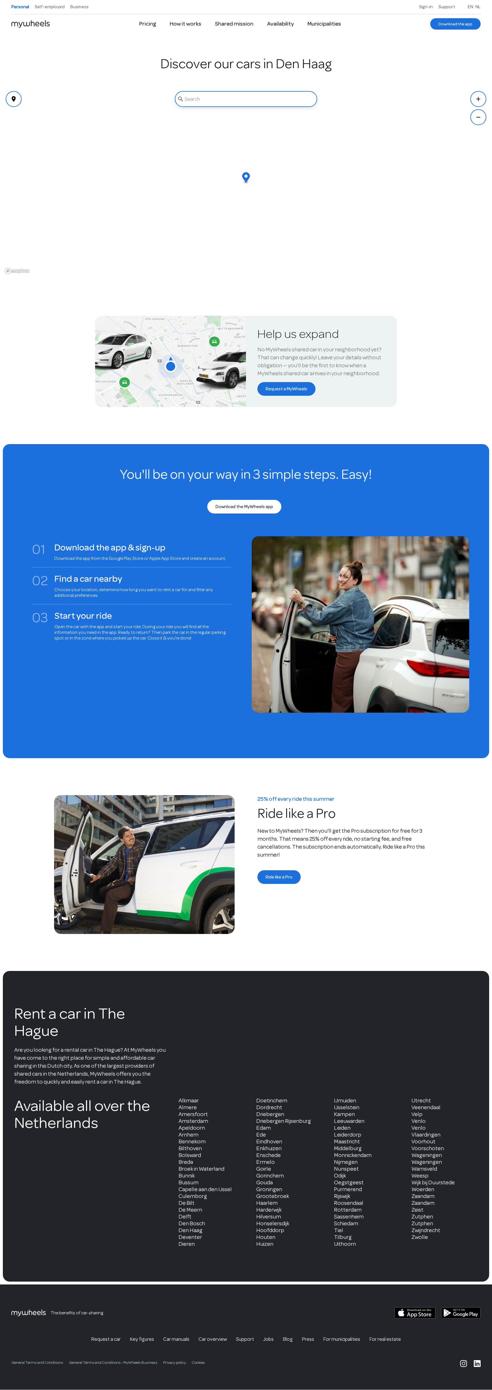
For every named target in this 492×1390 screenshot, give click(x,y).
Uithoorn (345, 1244)
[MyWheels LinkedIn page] (477, 1363)
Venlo (418, 1121)
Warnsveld (424, 1169)
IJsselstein (346, 1107)
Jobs (268, 1339)
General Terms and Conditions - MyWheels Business (113, 1362)
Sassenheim (349, 1216)
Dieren (187, 1244)
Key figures (142, 1339)
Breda (186, 1162)
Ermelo (265, 1162)
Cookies (198, 1362)
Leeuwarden (349, 1121)
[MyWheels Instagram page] (463, 1363)
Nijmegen (346, 1162)
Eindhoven (269, 1141)
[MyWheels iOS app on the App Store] (414, 1313)
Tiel (338, 1230)
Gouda (264, 1182)
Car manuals (176, 1339)
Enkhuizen (269, 1148)
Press (308, 1339)
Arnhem (188, 1134)
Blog (288, 1339)
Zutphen (422, 1216)
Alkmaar (189, 1100)
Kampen (344, 1114)
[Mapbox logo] (17, 271)
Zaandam (422, 1196)
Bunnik (187, 1175)
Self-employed (50, 6)
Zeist (417, 1210)
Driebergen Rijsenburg (283, 1121)
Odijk (340, 1175)
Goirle (263, 1169)
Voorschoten (427, 1148)
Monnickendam (353, 1155)
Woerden (422, 1189)
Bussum (188, 1182)
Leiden (342, 1128)
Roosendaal (348, 1203)
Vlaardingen (425, 1134)
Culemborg (193, 1196)
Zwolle (419, 1237)
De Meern (190, 1210)
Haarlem (267, 1203)
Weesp (420, 1175)
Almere (188, 1107)
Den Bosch (192, 1223)
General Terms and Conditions (37, 1362)
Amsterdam (193, 1121)
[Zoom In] (478, 99)
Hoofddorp (270, 1230)
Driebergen (270, 1114)
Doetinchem (271, 1100)
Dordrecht (269, 1107)
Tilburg (343, 1237)
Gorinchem (270, 1175)
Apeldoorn (192, 1128)
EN (470, 6)
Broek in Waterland (201, 1169)
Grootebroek (272, 1196)
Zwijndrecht (425, 1230)
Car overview (212, 1339)
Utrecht (421, 1100)
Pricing (147, 23)
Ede (261, 1134)
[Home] (30, 24)
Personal (20, 6)
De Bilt (186, 1203)
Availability (280, 23)
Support (446, 6)
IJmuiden (345, 1100)
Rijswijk (342, 1196)
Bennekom (192, 1141)
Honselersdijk (272, 1223)
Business (79, 6)
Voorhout (423, 1141)
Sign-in (426, 6)
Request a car (106, 1339)
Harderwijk (269, 1210)
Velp (417, 1114)
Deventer (190, 1237)
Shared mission (234, 23)
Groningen (269, 1189)
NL (478, 6)
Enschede (268, 1155)
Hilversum (268, 1216)
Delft (185, 1216)
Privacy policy (174, 1362)
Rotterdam (348, 1210)
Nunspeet (346, 1169)
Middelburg (348, 1148)
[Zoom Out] (478, 117)
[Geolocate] (14, 99)
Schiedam (346, 1223)
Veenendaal (425, 1107)
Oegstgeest (349, 1182)
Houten (265, 1237)
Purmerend (348, 1189)
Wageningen (426, 1155)
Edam (263, 1128)
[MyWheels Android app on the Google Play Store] (461, 1313)
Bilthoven (190, 1148)
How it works (185, 23)
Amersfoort (193, 1114)
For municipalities (341, 1339)
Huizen (264, 1244)
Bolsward (190, 1155)
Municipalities (324, 23)
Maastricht (347, 1141)
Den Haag (190, 1230)
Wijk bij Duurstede (433, 1182)
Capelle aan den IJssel (205, 1189)
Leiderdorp (347, 1134)
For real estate (385, 1339)
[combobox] (246, 99)
